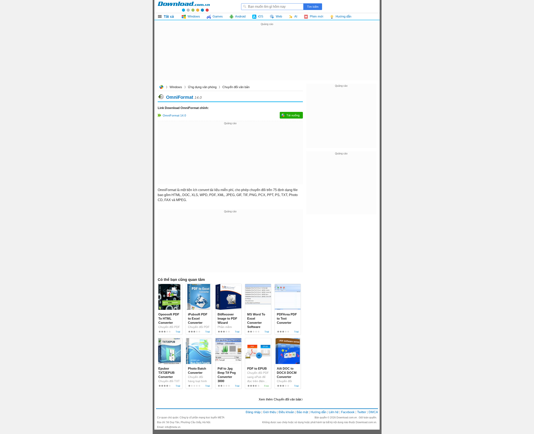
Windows (176, 87)
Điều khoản (286, 412)
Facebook (348, 412)
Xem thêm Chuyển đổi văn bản (280, 399)
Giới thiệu (269, 412)
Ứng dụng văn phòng (202, 87)
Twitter (361, 412)
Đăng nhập (253, 412)
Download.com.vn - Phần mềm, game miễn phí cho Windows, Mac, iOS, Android (184, 6)
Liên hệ (334, 412)
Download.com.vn (161, 87)
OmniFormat (179, 97)
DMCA (373, 412)
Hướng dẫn (318, 412)
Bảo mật (302, 412)
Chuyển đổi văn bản (235, 87)
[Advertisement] (267, 56)
